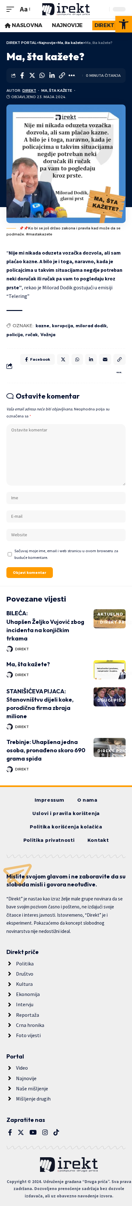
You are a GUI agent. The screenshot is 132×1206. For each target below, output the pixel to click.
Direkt (29, 90)
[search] (103, 9)
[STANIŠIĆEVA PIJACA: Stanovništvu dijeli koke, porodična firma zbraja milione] (110, 696)
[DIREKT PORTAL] (66, 9)
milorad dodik (91, 326)
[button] (123, 24)
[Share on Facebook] (22, 75)
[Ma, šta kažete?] (110, 669)
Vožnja (47, 334)
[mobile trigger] (11, 9)
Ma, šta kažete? (28, 664)
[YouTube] (33, 1132)
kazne (42, 326)
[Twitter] (21, 1132)
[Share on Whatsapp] (41, 75)
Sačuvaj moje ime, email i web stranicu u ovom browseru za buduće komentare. (66, 554)
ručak (31, 334)
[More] (71, 75)
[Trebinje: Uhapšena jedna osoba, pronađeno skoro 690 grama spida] (110, 747)
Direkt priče (116, 622)
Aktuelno (110, 614)
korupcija (62, 326)
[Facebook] (10, 1132)
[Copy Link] (61, 75)
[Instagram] (45, 1132)
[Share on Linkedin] (51, 75)
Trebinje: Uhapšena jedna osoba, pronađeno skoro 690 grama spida (45, 750)
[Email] (105, 359)
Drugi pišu (111, 700)
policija (14, 334)
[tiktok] (56, 1132)
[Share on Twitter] (32, 75)
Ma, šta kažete (56, 90)
